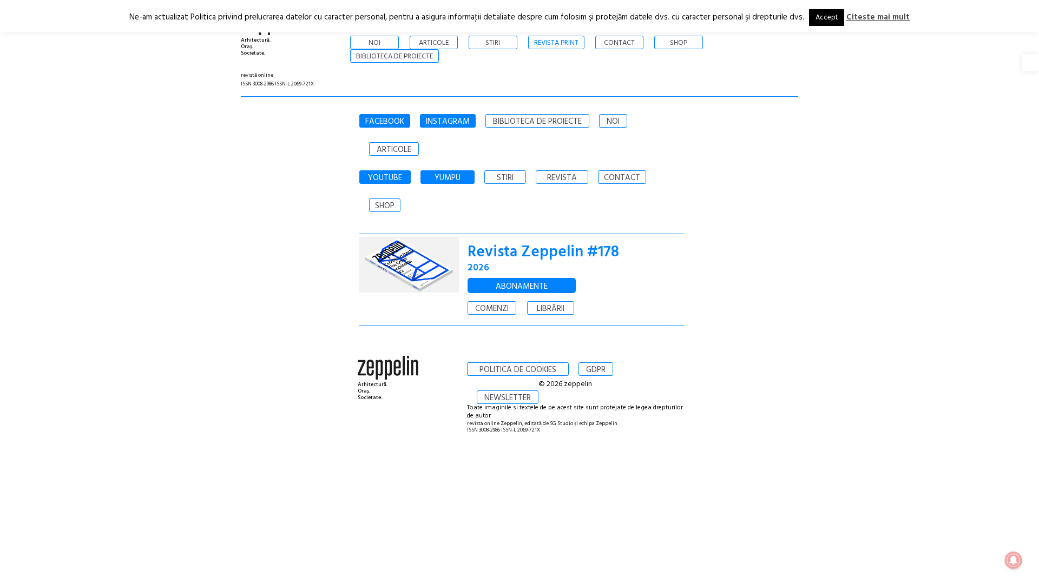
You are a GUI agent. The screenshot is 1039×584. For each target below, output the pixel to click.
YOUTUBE (385, 177)
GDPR (596, 369)
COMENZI (492, 308)
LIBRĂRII (550, 308)
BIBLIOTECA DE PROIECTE (537, 121)
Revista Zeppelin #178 (543, 252)
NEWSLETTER (507, 397)
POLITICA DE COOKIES (517, 369)
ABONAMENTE (522, 286)
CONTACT (622, 177)
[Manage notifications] (1013, 560)
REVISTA (562, 177)
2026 (478, 268)
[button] (1030, 62)
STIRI (505, 177)
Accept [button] (827, 17)
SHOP (384, 206)
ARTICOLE (394, 149)
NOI (613, 121)
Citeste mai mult (878, 17)
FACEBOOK (384, 121)
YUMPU (448, 177)
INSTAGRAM (448, 121)
